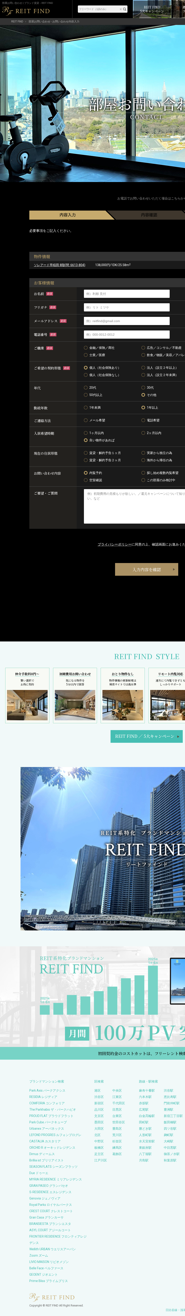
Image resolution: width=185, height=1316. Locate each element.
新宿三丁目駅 (173, 1116)
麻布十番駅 (147, 1090)
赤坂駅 (143, 1103)
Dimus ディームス (42, 1154)
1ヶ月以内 (96, 433)
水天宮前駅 (147, 1141)
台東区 (117, 1116)
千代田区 (118, 1103)
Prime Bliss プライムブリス (48, 1281)
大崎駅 (168, 1141)
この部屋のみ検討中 (161, 480)
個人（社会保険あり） (105, 367)
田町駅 (143, 1122)
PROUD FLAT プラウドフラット (51, 1116)
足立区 (99, 1154)
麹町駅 (168, 1135)
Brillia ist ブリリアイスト (46, 1160)
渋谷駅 (168, 1090)
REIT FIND (17, 21)
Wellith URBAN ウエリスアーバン (52, 1249)
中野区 (99, 1141)
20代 (92, 387)
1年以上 (152, 407)
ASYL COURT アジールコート (50, 1230)
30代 (150, 387)
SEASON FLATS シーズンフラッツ (53, 1166)
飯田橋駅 (170, 1122)
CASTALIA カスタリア (45, 1141)
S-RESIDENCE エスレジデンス (50, 1192)
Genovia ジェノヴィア (44, 1198)
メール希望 (97, 420)
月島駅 (143, 1160)
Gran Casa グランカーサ (46, 1217)
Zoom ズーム (38, 1255)
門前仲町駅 (172, 1103)
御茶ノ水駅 (172, 1154)
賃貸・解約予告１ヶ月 (105, 453)
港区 (97, 1090)
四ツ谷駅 (170, 1128)
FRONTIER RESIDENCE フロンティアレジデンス (58, 1240)
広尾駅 (143, 1109)
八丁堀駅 (145, 1154)
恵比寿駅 (170, 1097)
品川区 (99, 1109)
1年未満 (95, 407)
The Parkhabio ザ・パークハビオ (52, 1109)
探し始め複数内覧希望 (162, 473)
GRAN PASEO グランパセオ (48, 1185)
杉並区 (117, 1141)
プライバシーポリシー (115, 544)
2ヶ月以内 (154, 433)
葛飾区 (117, 1154)
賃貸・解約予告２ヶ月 (105, 460)
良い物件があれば (102, 440)
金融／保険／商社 (102, 348)
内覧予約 (95, 473)
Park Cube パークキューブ (48, 1122)
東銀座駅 (145, 1147)
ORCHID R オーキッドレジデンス (52, 1147)
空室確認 (95, 480)
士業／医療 (97, 355)
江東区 (117, 1097)
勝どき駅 (145, 1128)
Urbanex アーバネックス (46, 1128)
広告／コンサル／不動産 (164, 348)
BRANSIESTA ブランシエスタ (50, 1224)
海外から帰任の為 (159, 460)
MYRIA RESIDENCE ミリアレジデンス (55, 1179)
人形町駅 (145, 1135)
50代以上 (95, 395)
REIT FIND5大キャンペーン (144, 736)
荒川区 (117, 1135)
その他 (151, 395)
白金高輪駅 (147, 1116)
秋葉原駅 (170, 1160)
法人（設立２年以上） (162, 367)
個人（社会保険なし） (105, 375)
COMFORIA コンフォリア (47, 1103)
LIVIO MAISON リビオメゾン (49, 1262)
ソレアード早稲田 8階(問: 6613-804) (59, 265)
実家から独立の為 (159, 453)
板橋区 (99, 1147)
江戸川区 (100, 1160)
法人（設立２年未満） (162, 375)
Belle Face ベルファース (46, 1268)
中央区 (117, 1090)
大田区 (99, 1128)
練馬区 (117, 1147)
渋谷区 (99, 1097)
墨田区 (99, 1122)
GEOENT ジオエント (43, 1274)
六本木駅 (145, 1097)
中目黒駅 (170, 1147)
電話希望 (153, 420)
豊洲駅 (168, 1109)
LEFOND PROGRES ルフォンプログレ (55, 1135)
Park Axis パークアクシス (47, 1090)
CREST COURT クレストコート (51, 1211)
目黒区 (117, 1109)
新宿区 (99, 1103)
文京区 (99, 1116)
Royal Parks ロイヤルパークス (50, 1205)
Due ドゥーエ (38, 1173)
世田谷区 (118, 1122)
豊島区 (117, 1128)
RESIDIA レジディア (43, 1097)
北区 (97, 1135)
